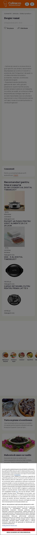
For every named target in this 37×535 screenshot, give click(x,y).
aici (17, 491)
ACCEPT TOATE (18, 529)
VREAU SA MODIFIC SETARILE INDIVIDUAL (18, 532)
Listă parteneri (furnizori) (9, 525)
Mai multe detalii (17, 474)
